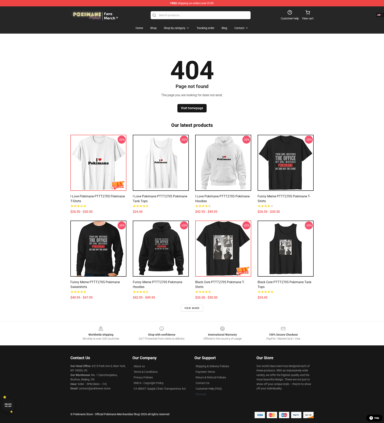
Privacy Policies (143, 377)
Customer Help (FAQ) (209, 388)
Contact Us (202, 383)
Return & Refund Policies (211, 377)
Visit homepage (192, 108)
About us (139, 366)
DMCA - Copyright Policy (149, 383)
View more (192, 308)
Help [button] (376, 418)
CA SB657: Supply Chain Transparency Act (160, 388)
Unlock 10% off (8, 405)
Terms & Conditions (146, 371)
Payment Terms (205, 371)
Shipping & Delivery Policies (212, 366)
